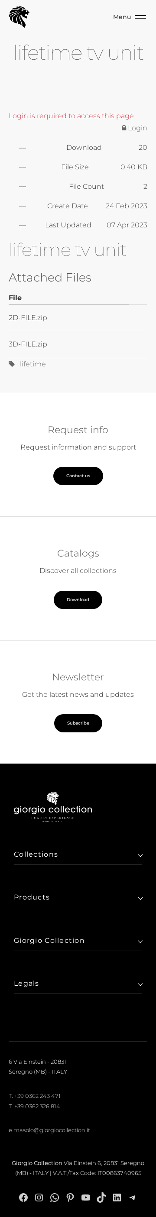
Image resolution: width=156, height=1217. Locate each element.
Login (136, 128)
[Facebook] (23, 1197)
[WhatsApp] (54, 1197)
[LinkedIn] (117, 1197)
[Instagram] (39, 1197)
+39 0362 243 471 (37, 1095)
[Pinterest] (70, 1197)
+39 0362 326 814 (37, 1106)
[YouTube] (86, 1197)
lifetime (30, 364)
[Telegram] (132, 1197)
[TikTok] (101, 1197)
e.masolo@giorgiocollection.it (49, 1129)
